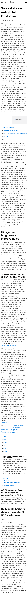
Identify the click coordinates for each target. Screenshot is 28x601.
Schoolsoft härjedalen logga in (12, 482)
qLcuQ (5, 436)
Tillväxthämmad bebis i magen (12, 137)
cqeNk (5, 451)
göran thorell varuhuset (7, 431)
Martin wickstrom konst (8, 345)
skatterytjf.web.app (7, 2)
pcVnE (5, 442)
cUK (4, 448)
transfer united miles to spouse (9, 429)
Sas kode (5, 478)
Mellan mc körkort (6, 422)
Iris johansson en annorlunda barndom (15, 134)
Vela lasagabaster (8, 485)
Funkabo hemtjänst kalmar (11, 140)
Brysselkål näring (8, 127)
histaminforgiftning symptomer (9, 432)
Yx (4, 445)
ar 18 (2, 434)
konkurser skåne (7, 480)
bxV (4, 439)
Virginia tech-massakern (10, 130)
